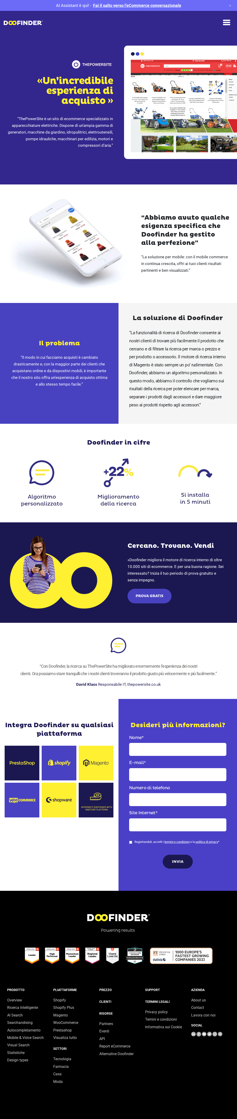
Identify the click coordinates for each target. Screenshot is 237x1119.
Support (152, 990)
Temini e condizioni (161, 1019)
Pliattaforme (65, 990)
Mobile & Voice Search (25, 1037)
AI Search (15, 1015)
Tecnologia (62, 1059)
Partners (106, 1024)
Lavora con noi (203, 1015)
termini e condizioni (177, 842)
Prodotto (16, 990)
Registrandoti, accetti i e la (176, 842)
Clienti (105, 1002)
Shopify (59, 1000)
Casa (57, 1074)
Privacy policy (156, 1012)
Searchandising (20, 1022)
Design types (17, 1060)
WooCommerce (65, 1022)
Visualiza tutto (65, 1037)
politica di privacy (207, 842)
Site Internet (143, 813)
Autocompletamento (24, 1030)
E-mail (137, 762)
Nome (136, 737)
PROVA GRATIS (149, 596)
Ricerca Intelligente (22, 1007)
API (102, 1039)
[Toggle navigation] (226, 22)
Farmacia (61, 1066)
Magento (60, 1015)
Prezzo (105, 990)
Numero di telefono (149, 788)
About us (198, 1000)
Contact (197, 1007)
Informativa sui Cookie (163, 1027)
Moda (58, 1081)
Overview (14, 1000)
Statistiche (16, 1052)
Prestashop (62, 1030)
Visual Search (18, 1045)
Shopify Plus (63, 1007)
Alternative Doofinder (116, 1054)
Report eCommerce (114, 1046)
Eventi (104, 1031)
